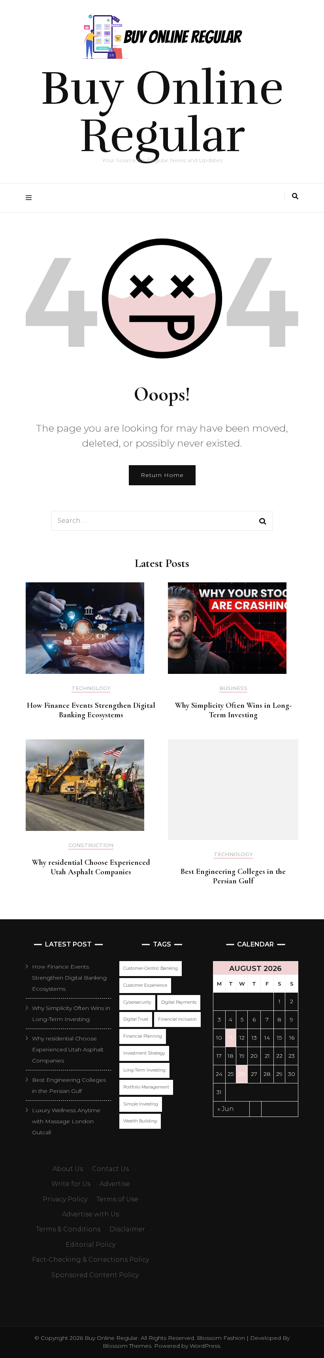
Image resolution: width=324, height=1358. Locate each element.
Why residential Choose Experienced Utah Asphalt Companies (91, 867)
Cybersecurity (137, 1002)
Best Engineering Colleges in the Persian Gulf (233, 876)
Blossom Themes (127, 1345)
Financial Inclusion (177, 1019)
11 (231, 1037)
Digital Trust (135, 1019)
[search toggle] (295, 196)
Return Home (162, 475)
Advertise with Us (90, 1214)
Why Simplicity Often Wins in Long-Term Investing (233, 710)
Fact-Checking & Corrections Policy (90, 1259)
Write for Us (70, 1184)
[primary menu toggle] (31, 198)
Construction (90, 845)
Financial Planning (142, 1036)
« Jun (225, 1109)
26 (242, 1073)
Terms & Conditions (68, 1229)
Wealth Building (140, 1121)
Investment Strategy (144, 1053)
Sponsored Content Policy (95, 1275)
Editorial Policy (90, 1244)
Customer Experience (145, 985)
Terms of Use (117, 1199)
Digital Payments (178, 1002)
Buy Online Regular (162, 112)
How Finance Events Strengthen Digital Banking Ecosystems (91, 710)
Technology (91, 688)
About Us (68, 1169)
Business (233, 688)
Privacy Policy (65, 1199)
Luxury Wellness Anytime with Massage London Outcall (66, 1121)
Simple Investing (140, 1104)
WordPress (205, 1345)
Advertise (115, 1184)
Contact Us (110, 1169)
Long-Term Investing (144, 1070)
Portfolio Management (146, 1087)
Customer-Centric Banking (150, 968)
